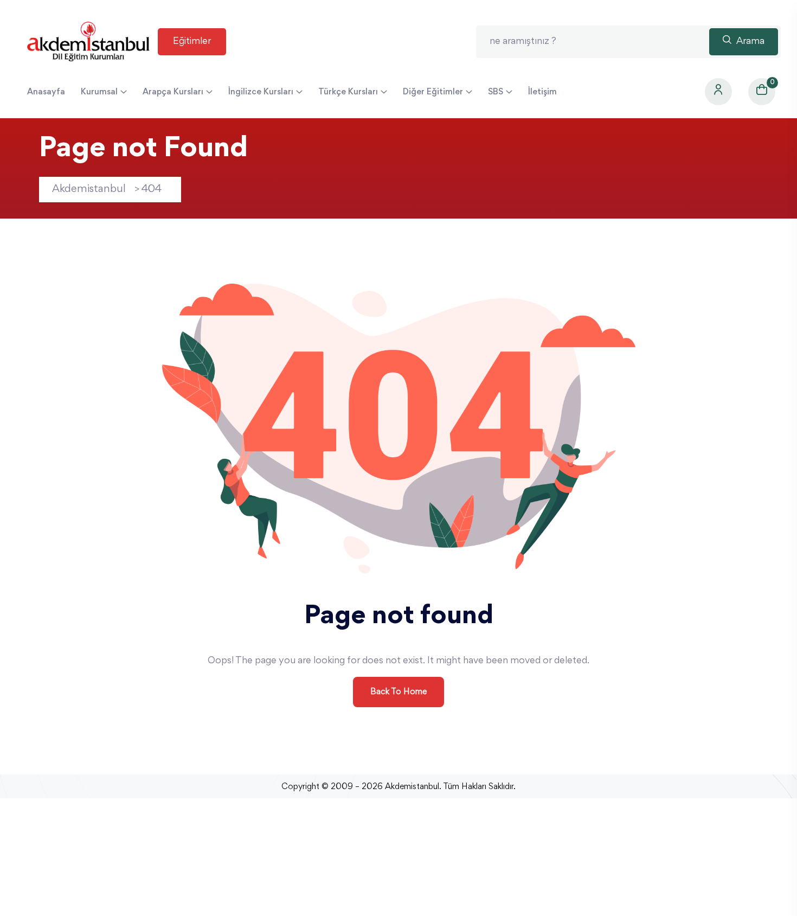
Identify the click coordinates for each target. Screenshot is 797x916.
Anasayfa (46, 92)
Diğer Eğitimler (433, 92)
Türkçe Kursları (348, 92)
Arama (749, 41)
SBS (495, 92)
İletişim (542, 92)
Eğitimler (192, 41)
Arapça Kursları (173, 92)
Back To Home (398, 692)
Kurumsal (99, 92)
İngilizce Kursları (260, 92)
